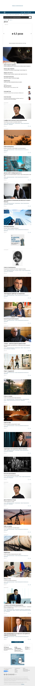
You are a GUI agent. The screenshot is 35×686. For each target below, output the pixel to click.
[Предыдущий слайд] (4, 33)
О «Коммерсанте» (17, 668)
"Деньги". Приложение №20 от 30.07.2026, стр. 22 (21, 229)
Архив (15, 669)
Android (24, 668)
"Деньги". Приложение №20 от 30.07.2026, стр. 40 (21, 372)
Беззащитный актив (9, 76)
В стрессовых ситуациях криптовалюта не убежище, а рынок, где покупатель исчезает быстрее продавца (13, 99)
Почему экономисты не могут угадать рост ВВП (11, 87)
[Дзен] (8, 674)
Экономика (17, 270)
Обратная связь (25, 669)
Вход (27, 12)
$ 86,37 (7, 14)
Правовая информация (26, 670)
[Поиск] (28, 12)
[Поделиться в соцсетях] (30, 126)
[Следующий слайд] (31, 33)
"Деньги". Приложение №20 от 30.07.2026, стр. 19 (21, 177)
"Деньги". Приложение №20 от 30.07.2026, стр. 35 (21, 320)
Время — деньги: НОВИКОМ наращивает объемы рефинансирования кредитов (8, 650)
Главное (20, 270)
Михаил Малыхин (17, 123)
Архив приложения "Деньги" (11, 123)
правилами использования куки (17, 17)
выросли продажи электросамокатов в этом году (17, 43)
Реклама (16, 671)
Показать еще (17, 642)
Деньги (5, 123)
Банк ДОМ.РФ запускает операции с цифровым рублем (18, 649)
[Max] (13, 674)
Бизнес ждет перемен (9, 68)
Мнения (22, 347)
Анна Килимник (17, 450)
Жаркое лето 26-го (8, 72)
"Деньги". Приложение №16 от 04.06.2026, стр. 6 (21, 529)
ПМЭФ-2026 (22, 609)
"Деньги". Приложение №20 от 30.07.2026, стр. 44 (21, 425)
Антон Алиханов (17, 609)
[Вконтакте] (6, 674)
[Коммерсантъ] (4, 12)
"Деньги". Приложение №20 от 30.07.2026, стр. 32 (21, 295)
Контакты (16, 670)
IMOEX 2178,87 (17, 14)
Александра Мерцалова (26, 399)
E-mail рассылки (25, 671)
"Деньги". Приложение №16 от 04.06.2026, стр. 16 (21, 636)
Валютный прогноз (26, 14)
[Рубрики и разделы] (30, 12)
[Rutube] (12, 674)
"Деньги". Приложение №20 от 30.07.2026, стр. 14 (21, 149)
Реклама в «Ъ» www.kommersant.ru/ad (17, 5)
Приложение (11, 124)
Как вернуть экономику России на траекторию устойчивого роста (13, 92)
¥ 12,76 (13, 14)
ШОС (21, 14)
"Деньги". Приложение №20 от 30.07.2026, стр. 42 (13, 400)
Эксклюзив (17, 610)
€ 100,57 (10, 14)
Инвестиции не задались (10, 64)
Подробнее (22, 684)
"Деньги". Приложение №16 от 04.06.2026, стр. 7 (21, 555)
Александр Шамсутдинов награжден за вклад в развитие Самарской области (29, 649)
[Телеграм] (4, 674)
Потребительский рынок (18, 399)
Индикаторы (7, 80)
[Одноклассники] (10, 674)
